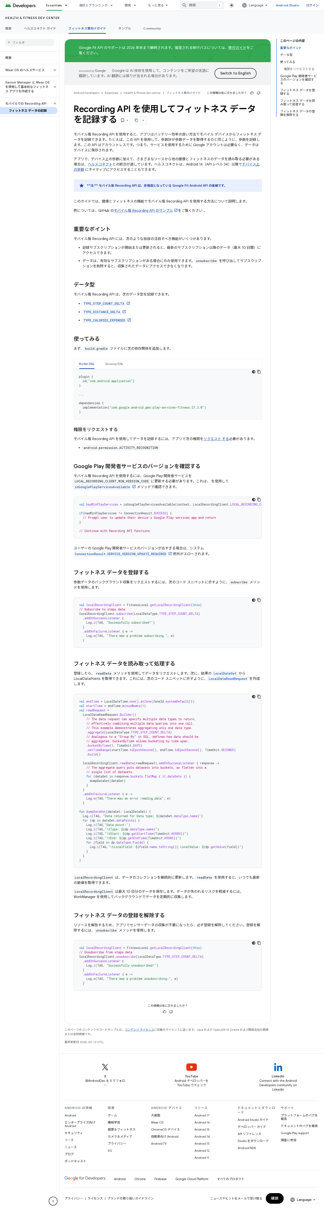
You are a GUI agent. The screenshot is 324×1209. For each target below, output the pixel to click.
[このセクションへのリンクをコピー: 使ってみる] (104, 339)
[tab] (87, 364)
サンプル (124, 28)
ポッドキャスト (75, 1161)
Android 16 (202, 1122)
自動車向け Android (165, 1136)
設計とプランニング (93, 5)
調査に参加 (288, 1140)
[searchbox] (29, 42)
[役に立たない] (258, 93)
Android (70, 1115)
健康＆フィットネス (122, 1129)
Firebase (161, 1179)
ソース (69, 1140)
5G (110, 1151)
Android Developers (86, 93)
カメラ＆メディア (120, 1136)
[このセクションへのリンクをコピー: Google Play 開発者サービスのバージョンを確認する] (205, 466)
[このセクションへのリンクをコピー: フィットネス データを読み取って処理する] (179, 664)
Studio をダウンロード (253, 1141)
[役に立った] (252, 93)
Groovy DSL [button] (114, 364)
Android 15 (202, 1129)
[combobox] (202, 5)
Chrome (140, 1179)
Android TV (159, 1144)
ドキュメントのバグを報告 (299, 1126)
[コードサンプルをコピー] (259, 371)
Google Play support (295, 1133)
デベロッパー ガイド (252, 1127)
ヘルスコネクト (100, 164)
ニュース (71, 1147)
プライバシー (117, 1144)
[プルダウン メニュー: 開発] (137, 5)
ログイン (312, 5)
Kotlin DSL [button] (87, 364)
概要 (8, 28)
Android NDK (247, 1148)
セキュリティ (74, 1133)
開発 (128, 5)
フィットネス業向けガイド (87, 28)
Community (152, 28)
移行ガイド (237, 48)
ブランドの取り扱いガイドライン (130, 1198)
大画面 (155, 1115)
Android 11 (201, 1158)
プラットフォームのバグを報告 (299, 1117)
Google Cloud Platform (191, 1179)
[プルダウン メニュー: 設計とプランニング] (113, 5)
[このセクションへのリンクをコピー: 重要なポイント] (115, 229)
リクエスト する (216, 439)
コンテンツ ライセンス (139, 1030)
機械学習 (114, 1122)
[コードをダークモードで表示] (253, 371)
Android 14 (202, 1136)
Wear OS (157, 1122)
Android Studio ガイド (253, 1120)
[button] (26, 70)
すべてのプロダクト (230, 1179)
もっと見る (156, 5)
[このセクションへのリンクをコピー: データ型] (99, 285)
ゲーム (112, 1115)
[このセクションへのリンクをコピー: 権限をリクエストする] (122, 430)
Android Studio (287, 5)
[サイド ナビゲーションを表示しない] (53, 1201)
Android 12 (202, 1151)
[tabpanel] (168, 394)
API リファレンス (249, 1134)
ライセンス (95, 1198)
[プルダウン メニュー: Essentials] (68, 5)
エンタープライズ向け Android (80, 1124)
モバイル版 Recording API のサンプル (143, 210)
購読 (274, 1198)
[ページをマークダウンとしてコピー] (136, 120)
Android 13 (201, 1144)
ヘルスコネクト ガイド (40, 28)
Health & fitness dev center (32, 18)
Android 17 (202, 1115)
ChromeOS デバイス (165, 1129)
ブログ (69, 1154)
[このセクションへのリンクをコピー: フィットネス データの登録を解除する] (169, 916)
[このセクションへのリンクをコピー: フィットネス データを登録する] (153, 573)
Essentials (54, 5)
